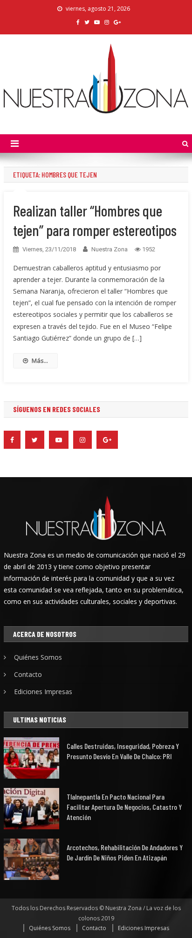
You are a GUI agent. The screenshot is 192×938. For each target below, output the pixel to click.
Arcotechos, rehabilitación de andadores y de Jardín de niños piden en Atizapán (125, 852)
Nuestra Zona (109, 249)
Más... (40, 360)
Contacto (28, 674)
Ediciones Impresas (43, 691)
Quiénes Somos (38, 657)
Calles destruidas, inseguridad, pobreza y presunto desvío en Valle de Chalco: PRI (123, 751)
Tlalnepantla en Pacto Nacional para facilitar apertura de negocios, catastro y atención (124, 806)
